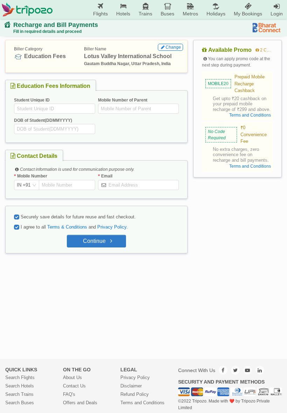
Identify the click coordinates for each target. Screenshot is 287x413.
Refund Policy (134, 394)
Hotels (123, 13)
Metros (190, 13)
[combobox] (23, 185)
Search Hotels (19, 385)
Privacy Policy (111, 227)
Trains (145, 13)
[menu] (170, 9)
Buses (167, 13)
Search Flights (20, 377)
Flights (100, 13)
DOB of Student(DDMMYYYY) (43, 120)
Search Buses (19, 402)
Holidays (215, 13)
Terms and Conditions (142, 402)
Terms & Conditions (67, 227)
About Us (72, 377)
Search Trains (19, 394)
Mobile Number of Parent (122, 100)
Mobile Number (32, 176)
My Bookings (248, 13)
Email (106, 176)
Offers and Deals (80, 402)
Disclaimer (131, 385)
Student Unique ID (32, 100)
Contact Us (74, 385)
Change (173, 47)
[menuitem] (100, 9)
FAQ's (69, 394)
